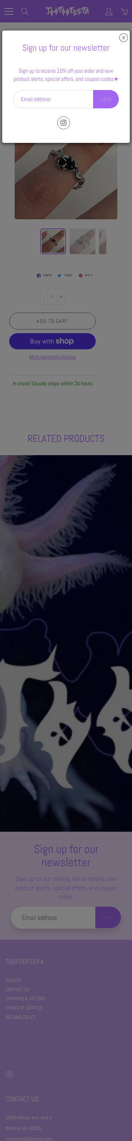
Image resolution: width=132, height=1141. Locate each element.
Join (105, 99)
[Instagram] (63, 122)
